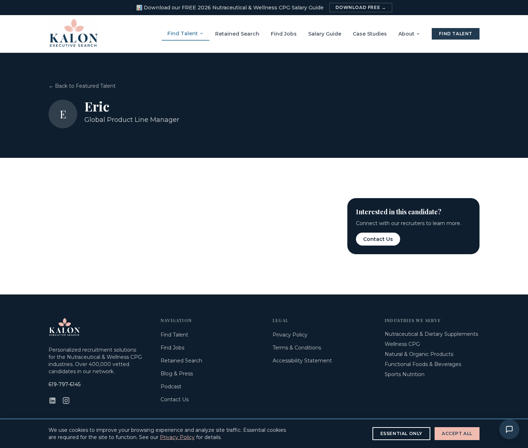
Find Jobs (284, 34)
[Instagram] (66, 400)
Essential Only (401, 433)
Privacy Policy (290, 335)
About (406, 34)
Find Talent (182, 33)
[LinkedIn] (52, 400)
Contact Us (378, 239)
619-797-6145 (64, 384)
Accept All (457, 433)
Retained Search (237, 34)
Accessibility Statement (302, 360)
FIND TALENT (455, 33)
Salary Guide (324, 34)
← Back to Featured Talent (82, 86)
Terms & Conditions (297, 347)
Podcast (171, 386)
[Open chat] (509, 429)
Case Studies (370, 34)
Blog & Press (177, 373)
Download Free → (360, 7)
